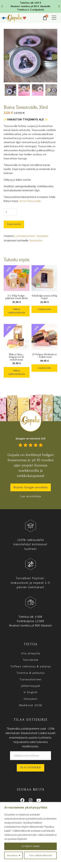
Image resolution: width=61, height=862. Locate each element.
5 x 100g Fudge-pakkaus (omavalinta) (16, 297)
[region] (30, 832)
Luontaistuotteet (25, 236)
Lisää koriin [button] (44, 309)
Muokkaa (12, 855)
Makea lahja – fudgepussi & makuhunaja (16, 357)
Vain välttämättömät (40, 855)
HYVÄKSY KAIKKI (31, 846)
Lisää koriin (14, 224)
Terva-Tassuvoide (30, 201)
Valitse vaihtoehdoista (16, 311)
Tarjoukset (42, 236)
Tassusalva (35, 240)
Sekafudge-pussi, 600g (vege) (44, 297)
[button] (54, 18)
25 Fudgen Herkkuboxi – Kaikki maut (44, 355)
